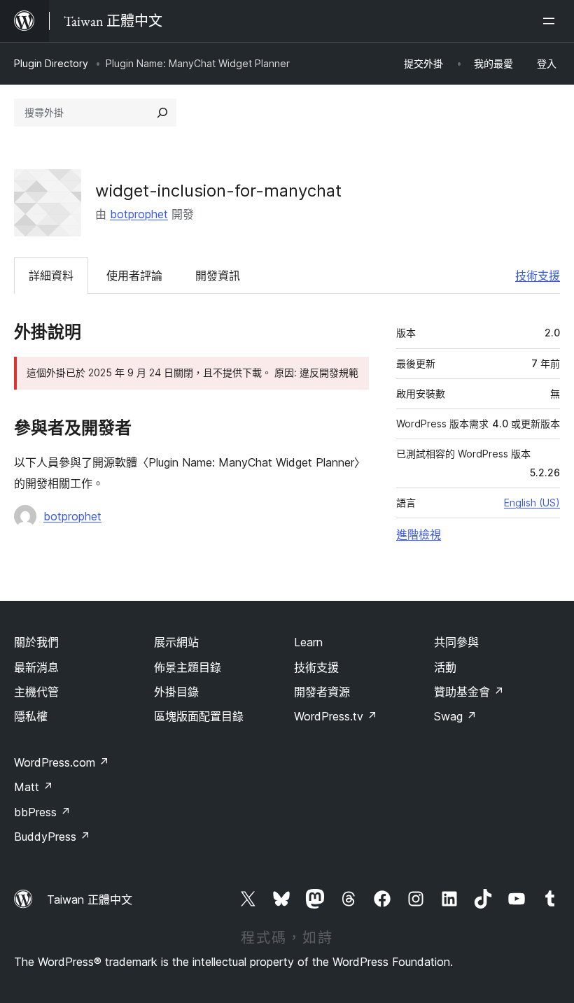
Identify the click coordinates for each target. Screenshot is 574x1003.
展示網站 (176, 642)
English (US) (532, 502)
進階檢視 (418, 534)
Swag (455, 716)
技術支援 (537, 276)
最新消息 (36, 667)
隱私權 (31, 716)
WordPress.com (61, 762)
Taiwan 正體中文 (89, 899)
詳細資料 (51, 276)
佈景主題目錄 (187, 667)
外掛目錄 (176, 692)
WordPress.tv (335, 716)
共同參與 (456, 642)
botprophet (139, 214)
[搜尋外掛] (162, 113)
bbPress (42, 812)
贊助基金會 (469, 692)
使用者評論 (134, 276)
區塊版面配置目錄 (199, 716)
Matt (33, 787)
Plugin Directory (51, 63)
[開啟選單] (551, 21)
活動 (445, 667)
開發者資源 (322, 692)
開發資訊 (217, 276)
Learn (308, 642)
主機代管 (36, 692)
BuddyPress (52, 837)
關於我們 (36, 642)
